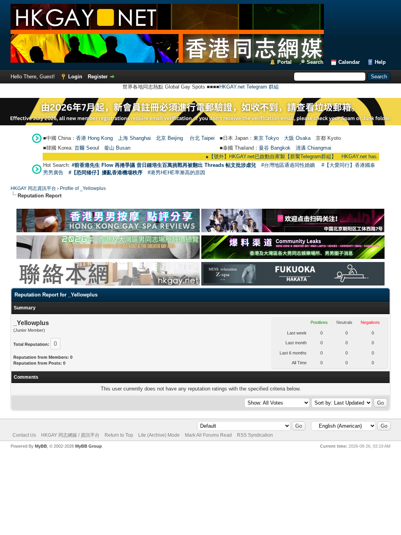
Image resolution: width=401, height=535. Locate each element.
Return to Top (119, 435)
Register (98, 77)
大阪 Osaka (297, 138)
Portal (284, 62)
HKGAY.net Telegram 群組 (249, 87)
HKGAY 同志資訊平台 (33, 188)
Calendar (349, 62)
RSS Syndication (255, 435)
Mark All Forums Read (208, 435)
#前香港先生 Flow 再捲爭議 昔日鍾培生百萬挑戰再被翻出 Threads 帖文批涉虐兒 (164, 165)
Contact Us (24, 435)
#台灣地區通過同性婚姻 (288, 165)
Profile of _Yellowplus (83, 188)
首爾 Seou (86, 148)
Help (380, 62)
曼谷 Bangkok (275, 148)
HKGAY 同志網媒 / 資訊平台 (70, 435)
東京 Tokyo (266, 138)
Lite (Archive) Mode (159, 435)
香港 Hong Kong (94, 138)
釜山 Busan (117, 148)
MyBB (41, 446)
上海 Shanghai (134, 138)
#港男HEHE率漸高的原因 (176, 172)
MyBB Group (88, 446)
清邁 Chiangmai (313, 148)
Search (315, 62)
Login (75, 77)
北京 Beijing (169, 138)
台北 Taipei (202, 138)
